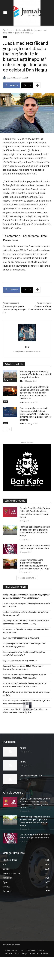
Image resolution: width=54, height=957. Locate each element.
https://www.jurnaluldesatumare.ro (27, 351)
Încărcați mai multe (26, 578)
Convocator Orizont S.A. (31, 776)
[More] (37, 85)
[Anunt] (10, 752)
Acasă (5, 30)
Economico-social (8, 379)
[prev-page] (5, 429)
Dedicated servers (11, 692)
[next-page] (10, 429)
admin (23, 402)
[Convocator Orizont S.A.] (10, 779)
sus (11, 30)
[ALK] (5, 77)
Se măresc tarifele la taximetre (24, 637)
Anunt (23, 748)
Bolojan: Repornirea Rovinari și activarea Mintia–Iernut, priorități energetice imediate (35, 374)
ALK (10, 78)
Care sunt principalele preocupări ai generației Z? (14, 309)
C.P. (21, 381)
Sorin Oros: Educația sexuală (23, 660)
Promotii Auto (9, 666)
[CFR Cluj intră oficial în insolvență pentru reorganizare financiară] (10, 549)
